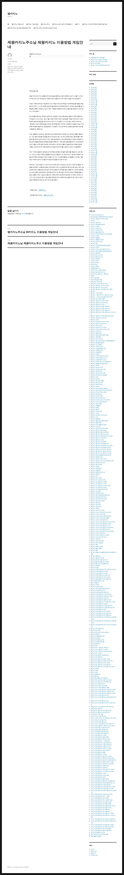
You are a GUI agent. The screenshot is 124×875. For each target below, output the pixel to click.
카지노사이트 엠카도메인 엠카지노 (100, 733)
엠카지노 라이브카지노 (97, 371)
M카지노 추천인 (95, 247)
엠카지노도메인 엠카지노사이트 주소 (100, 575)
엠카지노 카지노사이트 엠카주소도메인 (101, 523)
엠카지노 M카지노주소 (97, 325)
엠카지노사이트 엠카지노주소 (98, 609)
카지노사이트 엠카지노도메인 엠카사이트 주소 (103, 783)
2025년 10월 (94, 104)
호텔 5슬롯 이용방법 (96, 836)
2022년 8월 (93, 158)
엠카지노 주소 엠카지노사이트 (99, 487)
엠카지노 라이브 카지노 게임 (98, 369)
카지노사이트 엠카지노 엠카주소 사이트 (101, 756)
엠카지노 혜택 (94, 550)
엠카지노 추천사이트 (96, 506)
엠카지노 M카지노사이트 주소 (98, 323)
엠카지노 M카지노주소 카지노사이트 (100, 329)
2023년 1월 (93, 148)
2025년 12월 (94, 101)
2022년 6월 (93, 162)
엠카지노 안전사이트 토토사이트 (99, 428)
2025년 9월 (93, 106)
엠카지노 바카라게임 (96, 394)
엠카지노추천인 (95, 668)
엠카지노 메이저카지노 (97, 384)
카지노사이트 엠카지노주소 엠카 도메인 (101, 802)
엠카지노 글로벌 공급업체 (97, 342)
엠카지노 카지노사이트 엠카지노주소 (100, 529)
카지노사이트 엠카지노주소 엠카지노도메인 (102, 826)
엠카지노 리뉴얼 (95, 379)
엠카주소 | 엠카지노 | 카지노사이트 (100, 285)
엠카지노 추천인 (95, 508)
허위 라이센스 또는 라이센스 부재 (99, 834)
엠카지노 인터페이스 (96, 468)
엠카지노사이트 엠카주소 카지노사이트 (101, 594)
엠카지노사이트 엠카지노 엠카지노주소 (101, 600)
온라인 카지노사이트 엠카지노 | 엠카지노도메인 (103, 689)
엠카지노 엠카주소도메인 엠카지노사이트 (101, 436)
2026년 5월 (93, 91)
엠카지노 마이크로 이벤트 (97, 381)
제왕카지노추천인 (15, 70)
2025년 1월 (93, 122)
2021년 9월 (93, 179)
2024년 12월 (94, 124)
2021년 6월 (93, 184)
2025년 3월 (93, 118)
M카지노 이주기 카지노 (97, 241)
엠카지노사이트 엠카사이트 (98, 590)
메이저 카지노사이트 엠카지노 (99, 270)
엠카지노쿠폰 (94, 672)
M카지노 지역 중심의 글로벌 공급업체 (101, 245)
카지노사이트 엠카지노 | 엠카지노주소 (101, 746)
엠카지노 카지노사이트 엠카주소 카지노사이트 (103, 522)
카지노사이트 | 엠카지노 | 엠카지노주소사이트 (103, 725)
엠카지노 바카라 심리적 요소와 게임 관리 (101, 390)
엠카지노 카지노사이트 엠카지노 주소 (100, 525)
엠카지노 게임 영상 (32, 24)
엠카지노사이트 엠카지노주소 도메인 (100, 611)
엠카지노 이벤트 (95, 466)
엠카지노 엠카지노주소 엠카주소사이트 (101, 451)
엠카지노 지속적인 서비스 (97, 493)
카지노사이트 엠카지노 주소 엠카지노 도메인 (102, 769)
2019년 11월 (94, 202)
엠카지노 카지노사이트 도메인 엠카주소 (101, 516)
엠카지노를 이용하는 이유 (97, 581)
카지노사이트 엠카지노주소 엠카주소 (100, 809)
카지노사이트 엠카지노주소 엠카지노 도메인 (102, 813)
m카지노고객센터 (95, 259)
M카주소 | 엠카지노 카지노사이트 (99, 219)
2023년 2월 (93, 146)
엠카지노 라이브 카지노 (97, 367)
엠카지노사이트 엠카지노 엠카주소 (100, 598)
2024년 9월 (93, 129)
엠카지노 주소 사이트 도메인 (98, 480)
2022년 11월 (94, 152)
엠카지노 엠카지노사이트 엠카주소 (100, 443)
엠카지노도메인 (95, 567)
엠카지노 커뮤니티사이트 (97, 541)
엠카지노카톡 (94, 670)
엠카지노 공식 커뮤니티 (97, 339)
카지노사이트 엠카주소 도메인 (99, 735)
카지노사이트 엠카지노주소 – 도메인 (100, 796)
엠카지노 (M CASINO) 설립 (98, 299)
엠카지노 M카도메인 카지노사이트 (100, 321)
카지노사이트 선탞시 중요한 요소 (99, 729)
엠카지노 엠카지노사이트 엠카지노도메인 (101, 445)
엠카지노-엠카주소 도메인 (97, 558)
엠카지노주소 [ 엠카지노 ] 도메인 (99, 649)
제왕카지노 (42, 190)
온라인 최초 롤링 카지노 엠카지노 (99, 678)
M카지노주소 (94, 264)
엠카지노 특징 (94, 544)
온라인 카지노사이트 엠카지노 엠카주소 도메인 (103, 693)
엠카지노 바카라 (95, 386)
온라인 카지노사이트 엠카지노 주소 (100, 695)
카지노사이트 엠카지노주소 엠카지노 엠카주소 (103, 819)
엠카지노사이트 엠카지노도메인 (99, 603)
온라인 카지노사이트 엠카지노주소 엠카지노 (102, 706)
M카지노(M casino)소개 (97, 255)
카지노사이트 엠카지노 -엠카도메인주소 (101, 743)
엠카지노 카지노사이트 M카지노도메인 (101, 512)
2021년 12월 (94, 173)
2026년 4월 (93, 93)
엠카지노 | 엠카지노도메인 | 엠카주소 (100, 306)
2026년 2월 (93, 97)
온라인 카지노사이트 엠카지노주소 (100, 701)
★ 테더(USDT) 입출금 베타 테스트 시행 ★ (102, 217)
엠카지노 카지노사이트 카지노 (99, 537)
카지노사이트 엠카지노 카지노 (99, 773)
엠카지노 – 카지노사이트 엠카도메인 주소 (101, 297)
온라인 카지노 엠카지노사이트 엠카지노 (101, 682)
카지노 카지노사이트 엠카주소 (99, 720)
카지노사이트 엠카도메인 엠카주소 (100, 731)
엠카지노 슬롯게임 (95, 419)
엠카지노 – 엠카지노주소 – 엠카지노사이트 (102, 295)
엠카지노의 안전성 (95, 63)
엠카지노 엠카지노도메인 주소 (99, 438)
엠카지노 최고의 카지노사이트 (99, 499)
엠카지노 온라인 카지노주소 (98, 462)
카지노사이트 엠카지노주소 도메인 (100, 798)
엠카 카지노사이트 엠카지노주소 (99, 283)
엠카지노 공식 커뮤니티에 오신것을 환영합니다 (103, 340)
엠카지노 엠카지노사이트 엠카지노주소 (101, 447)
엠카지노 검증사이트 (96, 333)
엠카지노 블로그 (95, 409)
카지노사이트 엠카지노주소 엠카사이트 (101, 807)
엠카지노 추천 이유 (96, 504)
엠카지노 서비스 (95, 413)
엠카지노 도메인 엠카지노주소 (99, 360)
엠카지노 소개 (94, 417)
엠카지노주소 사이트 (96, 653)
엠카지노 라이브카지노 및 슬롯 (99, 375)
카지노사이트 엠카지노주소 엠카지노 (100, 811)
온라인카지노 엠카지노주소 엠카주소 (100, 712)
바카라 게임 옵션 (95, 278)
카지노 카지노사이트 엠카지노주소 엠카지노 (102, 724)
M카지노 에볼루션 (95, 238)
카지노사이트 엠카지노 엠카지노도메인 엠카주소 (103, 760)
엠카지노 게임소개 (18, 24)
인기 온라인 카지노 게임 (97, 714)
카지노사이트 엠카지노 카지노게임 (100, 775)
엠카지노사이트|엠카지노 (97, 628)
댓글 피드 (93, 853)
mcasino (10, 59)
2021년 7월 (93, 183)
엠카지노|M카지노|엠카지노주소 (99, 560)
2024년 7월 (93, 133)
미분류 (9, 64)
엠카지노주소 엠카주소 (97, 657)
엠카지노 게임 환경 (96, 337)
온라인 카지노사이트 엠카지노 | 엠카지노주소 (102, 691)
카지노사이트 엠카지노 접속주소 (99, 767)
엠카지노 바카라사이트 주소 (98, 398)
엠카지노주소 (45, 24)
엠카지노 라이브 (95, 365)
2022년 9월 (93, 156)
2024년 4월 (93, 139)
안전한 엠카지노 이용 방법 (97, 57)
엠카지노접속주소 (95, 643)
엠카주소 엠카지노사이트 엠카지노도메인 (101, 289)
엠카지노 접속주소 (95, 474)
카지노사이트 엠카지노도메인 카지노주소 (101, 794)
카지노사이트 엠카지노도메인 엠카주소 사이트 (103, 786)
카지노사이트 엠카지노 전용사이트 (100, 765)
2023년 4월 (93, 143)
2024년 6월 (93, 135)
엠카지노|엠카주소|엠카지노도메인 (100, 562)
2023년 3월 (93, 144)
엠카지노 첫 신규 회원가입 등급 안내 (100, 65)
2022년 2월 (93, 169)
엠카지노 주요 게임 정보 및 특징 (99, 61)
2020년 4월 (93, 192)
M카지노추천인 (95, 266)
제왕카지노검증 (18, 66)
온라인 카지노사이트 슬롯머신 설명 (100, 687)
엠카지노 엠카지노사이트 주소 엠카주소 (101, 449)
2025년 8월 (93, 108)
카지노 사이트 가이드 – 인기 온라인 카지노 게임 (103, 718)
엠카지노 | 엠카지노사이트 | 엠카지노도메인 (102, 316)
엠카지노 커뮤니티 (95, 539)
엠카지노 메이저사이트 (97, 382)
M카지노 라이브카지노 (97, 230)
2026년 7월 (93, 87)
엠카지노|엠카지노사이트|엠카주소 (100, 563)
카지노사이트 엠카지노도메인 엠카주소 (101, 785)
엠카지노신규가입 (95, 630)
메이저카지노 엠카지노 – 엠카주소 (100, 274)
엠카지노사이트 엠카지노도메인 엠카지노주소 (103, 607)
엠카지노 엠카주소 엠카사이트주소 (100, 432)
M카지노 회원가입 (95, 253)
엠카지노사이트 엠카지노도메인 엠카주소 (101, 605)
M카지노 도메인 (95, 226)
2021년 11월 (94, 175)
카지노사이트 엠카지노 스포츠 (99, 754)
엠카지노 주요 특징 (96, 491)
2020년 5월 (93, 190)
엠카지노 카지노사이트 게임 (98, 514)
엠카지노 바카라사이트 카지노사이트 (100, 400)
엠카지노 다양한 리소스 (97, 346)
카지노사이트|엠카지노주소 (98, 832)
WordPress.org (94, 855)
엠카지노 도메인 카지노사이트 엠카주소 (101, 361)
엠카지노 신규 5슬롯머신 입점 (98, 424)
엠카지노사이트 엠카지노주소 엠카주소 (101, 613)
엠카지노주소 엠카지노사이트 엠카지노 (101, 664)
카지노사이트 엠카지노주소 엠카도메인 (101, 804)
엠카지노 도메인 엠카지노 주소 (99, 358)
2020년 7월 (93, 186)
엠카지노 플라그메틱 (96, 548)
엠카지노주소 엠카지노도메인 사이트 (100, 659)
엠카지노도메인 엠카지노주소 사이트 (100, 577)
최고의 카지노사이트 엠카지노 (99, 716)
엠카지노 (13, 13)
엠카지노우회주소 (95, 634)
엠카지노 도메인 (95, 354)
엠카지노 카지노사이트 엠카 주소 (99, 520)
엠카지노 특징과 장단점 (97, 546)
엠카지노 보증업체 (95, 405)
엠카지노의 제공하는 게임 (97, 640)
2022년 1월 (93, 171)
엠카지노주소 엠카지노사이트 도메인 (100, 663)
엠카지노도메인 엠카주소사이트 (99, 573)
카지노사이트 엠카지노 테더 (98, 777)
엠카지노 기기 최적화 (96, 344)
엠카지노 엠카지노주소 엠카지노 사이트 (101, 453)
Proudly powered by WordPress (21, 867)
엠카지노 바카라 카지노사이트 (99, 392)
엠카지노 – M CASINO (96, 293)
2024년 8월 (93, 131)
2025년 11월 (94, 103)
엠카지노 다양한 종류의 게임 (98, 348)
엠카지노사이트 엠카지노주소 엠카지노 (101, 615)
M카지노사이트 (95, 262)
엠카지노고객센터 (95, 565)
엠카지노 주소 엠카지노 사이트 (99, 483)
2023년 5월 (93, 141)
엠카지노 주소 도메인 (96, 478)
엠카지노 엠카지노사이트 (97, 440)
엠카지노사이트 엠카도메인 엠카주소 (100, 588)
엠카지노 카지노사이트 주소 (98, 533)
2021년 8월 (93, 181)
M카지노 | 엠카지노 (96, 222)
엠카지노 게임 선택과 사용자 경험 (99, 335)
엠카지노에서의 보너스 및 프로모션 (100, 632)
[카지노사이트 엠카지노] (97, 215)
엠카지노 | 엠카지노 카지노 (98, 304)
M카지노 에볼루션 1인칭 (97, 239)
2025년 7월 (93, 110)
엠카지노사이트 (95, 584)
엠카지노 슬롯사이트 (96, 422)
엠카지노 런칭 (94, 377)
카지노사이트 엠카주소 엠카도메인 (100, 737)
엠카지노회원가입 (95, 674)
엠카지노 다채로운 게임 (97, 350)
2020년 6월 (93, 188)
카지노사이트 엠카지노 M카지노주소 (100, 750)
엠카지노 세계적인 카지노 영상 (99, 415)
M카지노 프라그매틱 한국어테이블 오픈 (101, 251)
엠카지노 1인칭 (95, 320)
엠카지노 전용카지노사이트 (98, 472)
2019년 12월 (94, 200)
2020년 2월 (93, 196)
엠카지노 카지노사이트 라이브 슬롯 (100, 518)
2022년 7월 (93, 160)
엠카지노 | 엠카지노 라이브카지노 (99, 302)
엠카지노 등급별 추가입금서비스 (99, 363)
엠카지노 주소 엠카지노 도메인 (99, 482)
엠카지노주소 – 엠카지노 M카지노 (100, 647)
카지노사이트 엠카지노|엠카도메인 (100, 779)
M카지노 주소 (94, 243)
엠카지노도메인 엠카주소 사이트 (99, 571)
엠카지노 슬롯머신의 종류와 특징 (99, 421)
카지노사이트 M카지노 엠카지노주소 (100, 727)
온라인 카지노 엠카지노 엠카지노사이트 (101, 680)
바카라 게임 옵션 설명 (96, 280)
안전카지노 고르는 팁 (96, 281)
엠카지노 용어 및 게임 (96, 464)
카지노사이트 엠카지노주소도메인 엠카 (101, 828)
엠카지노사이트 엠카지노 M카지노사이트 (101, 596)
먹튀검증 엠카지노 (95, 268)
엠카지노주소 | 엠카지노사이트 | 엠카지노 (101, 651)
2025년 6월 (93, 112)
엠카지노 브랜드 (95, 407)
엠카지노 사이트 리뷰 (96, 411)
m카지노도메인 (95, 260)
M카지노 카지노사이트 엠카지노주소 (100, 249)
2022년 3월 (93, 167)
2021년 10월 (94, 177)
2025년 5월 (93, 114)
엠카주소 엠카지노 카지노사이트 (99, 287)
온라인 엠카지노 (95, 676)
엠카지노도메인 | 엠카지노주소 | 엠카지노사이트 (103, 569)
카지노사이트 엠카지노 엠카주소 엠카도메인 (102, 758)
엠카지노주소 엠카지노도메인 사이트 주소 (102, 661)
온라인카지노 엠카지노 (97, 708)
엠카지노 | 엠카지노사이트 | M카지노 (100, 308)
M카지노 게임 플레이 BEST (98, 224)
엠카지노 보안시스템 (96, 403)
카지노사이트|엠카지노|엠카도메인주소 (101, 830)
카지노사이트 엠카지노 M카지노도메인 (101, 748)
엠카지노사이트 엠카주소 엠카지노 (100, 592)
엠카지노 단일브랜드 (96, 352)
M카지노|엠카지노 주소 (97, 257)
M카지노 (93, 220)
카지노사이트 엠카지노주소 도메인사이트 (101, 800)
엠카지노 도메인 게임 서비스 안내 (99, 356)
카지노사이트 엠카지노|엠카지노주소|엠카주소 (103, 781)
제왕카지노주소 (48, 195)
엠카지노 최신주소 (95, 502)
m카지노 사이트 (95, 236)
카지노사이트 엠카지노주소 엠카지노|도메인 (102, 825)
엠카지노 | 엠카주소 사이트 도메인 (100, 300)
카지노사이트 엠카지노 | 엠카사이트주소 (101, 745)
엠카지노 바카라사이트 (97, 396)
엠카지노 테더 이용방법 (97, 542)
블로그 (77, 24)
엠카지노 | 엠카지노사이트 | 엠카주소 (100, 310)
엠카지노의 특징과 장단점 (97, 642)
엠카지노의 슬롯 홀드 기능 (97, 636)
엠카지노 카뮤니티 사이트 (97, 510)
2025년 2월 (93, 120)
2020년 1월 (93, 198)
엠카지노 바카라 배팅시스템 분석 (99, 388)
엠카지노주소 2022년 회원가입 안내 (19, 28)
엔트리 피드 (94, 851)
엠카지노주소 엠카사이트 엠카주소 (100, 655)
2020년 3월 (93, 194)
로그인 (24, 213)
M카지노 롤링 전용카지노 (97, 232)
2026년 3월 (93, 95)
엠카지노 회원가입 (95, 556)
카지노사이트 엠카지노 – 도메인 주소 (100, 741)
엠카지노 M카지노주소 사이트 (98, 327)
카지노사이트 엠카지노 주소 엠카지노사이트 (102, 771)
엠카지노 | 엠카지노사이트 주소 (99, 318)
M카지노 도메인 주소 (96, 228)
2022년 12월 (94, 150)
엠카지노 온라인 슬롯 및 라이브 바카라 (101, 455)
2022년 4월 (93, 165)
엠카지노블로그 (95, 583)
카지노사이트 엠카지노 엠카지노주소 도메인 (102, 762)
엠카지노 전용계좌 (95, 470)
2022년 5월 (93, 164)
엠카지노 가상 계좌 (96, 331)
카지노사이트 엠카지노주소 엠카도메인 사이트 (103, 805)
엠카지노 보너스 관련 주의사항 (99, 401)
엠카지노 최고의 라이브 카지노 (99, 497)
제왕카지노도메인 (12, 68)
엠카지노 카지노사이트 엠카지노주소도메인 (102, 531)
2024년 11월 (94, 125)
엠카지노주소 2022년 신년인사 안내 (45, 28)
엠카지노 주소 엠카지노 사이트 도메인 (101, 485)
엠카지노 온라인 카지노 (97, 457)
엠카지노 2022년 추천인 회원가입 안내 (94, 24)
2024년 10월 (94, 127)
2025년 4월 (93, 116)
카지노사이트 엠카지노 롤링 (98, 752)
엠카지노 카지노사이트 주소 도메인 (100, 535)
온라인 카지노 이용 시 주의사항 (99, 59)
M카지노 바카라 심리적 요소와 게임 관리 (101, 234)
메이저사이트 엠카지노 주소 (98, 272)
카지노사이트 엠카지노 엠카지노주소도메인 (102, 764)
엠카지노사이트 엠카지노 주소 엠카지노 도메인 (103, 602)
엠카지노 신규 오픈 (96, 426)
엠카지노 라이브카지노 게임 (98, 373)
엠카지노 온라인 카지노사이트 (99, 459)
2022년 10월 (94, 154)
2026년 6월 (93, 89)
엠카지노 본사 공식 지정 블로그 (62, 24)
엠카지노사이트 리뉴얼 (97, 586)
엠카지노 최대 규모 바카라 (97, 501)
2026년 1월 (93, 99)
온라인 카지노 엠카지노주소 (98, 684)
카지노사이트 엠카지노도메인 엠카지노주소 (102, 788)
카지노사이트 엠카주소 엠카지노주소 (100, 739)
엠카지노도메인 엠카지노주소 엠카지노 (101, 579)
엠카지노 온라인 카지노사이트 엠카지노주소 (102, 461)
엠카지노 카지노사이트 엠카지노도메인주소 (102, 527)
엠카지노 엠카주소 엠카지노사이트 (100, 434)
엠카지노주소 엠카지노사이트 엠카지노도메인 (103, 666)
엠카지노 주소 (94, 476)
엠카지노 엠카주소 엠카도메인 (99, 430)
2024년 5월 (93, 137)
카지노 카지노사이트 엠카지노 (99, 722)
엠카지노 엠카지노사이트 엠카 (99, 441)
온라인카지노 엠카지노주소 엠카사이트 (101, 710)
